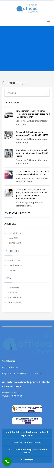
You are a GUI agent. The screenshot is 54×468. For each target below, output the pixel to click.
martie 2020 (13, 238)
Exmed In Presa (15, 265)
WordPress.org (14, 302)
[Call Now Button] (7, 461)
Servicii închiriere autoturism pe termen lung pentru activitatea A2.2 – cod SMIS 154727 (33, 113)
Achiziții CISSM (14, 260)
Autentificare (13, 287)
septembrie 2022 (15, 233)
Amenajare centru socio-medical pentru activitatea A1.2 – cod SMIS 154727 (32, 153)
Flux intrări (12, 292)
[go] (46, 93)
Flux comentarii (14, 297)
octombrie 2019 (14, 242)
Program (11, 270)
